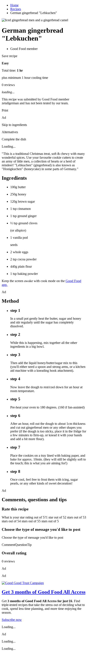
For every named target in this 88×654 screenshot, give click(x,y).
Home (14, 5)
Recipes (15, 9)
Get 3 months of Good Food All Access (43, 592)
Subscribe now (12, 620)
